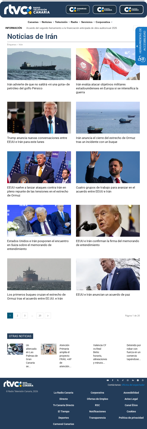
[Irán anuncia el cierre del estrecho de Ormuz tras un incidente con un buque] (108, 118)
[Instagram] (127, 380)
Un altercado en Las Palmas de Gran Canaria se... (32, 356)
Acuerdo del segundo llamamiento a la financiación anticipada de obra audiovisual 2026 (71, 28)
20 (40, 315)
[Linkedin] (132, 380)
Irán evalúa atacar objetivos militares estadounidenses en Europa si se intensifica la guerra (107, 88)
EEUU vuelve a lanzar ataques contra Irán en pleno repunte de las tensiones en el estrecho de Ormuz (37, 191)
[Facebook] (112, 380)
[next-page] (48, 316)
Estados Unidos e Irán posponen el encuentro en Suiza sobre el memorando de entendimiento (38, 245)
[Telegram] (137, 380)
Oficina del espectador (133, 385)
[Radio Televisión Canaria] (27, 9)
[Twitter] (117, 380)
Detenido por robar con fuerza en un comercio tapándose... (134, 352)
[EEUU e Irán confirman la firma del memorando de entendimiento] (108, 221)
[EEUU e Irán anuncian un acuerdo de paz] (108, 274)
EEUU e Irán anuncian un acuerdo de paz (103, 294)
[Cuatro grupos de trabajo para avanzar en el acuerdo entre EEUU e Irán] (108, 167)
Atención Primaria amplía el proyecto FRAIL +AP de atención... (66, 356)
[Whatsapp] (142, 380)
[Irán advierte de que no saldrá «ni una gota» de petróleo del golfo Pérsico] (39, 64)
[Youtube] (107, 380)
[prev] (135, 28)
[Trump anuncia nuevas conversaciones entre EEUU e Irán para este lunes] (39, 118)
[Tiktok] (122, 380)
